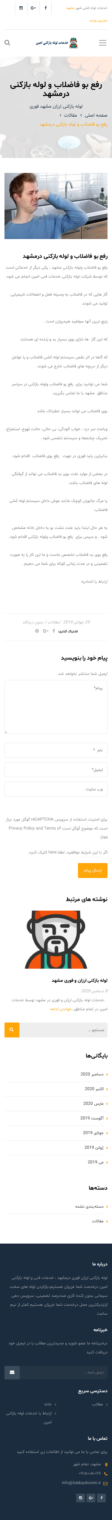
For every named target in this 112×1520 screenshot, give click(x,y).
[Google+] (33, 8)
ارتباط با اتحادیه (94, 582)
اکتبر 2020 (94, 1089)
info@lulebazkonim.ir (81, 1483)
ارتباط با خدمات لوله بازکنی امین (29, 1418)
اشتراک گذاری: (68, 631)
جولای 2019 (93, 1133)
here (52, 852)
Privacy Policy (22, 828)
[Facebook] (45, 8)
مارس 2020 (93, 1104)
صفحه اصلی (96, 115)
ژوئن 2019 (94, 1148)
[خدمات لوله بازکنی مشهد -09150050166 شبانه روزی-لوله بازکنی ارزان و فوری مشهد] (56, 43)
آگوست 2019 (92, 1118)
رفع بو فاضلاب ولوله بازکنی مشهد (79, 267)
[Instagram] (21, 8)
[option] (56, 962)
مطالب (97, 1404)
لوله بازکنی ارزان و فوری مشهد (80, 980)
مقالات (70, 115)
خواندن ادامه (61, 1009)
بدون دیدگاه (33, 622)
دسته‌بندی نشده (89, 1206)
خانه (48, 1404)
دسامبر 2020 (92, 1074)
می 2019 (96, 1162)
